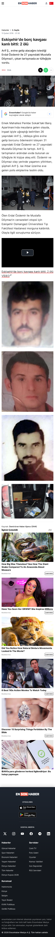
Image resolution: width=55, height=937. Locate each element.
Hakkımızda (7, 887)
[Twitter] (5, 834)
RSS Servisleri (35, 870)
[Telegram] (40, 834)
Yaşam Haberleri (9, 861)
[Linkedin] (48, 834)
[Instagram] (14, 834)
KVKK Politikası (8, 904)
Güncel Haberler (9, 848)
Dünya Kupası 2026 (10, 875)
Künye (4, 891)
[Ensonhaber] (27, 3)
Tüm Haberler (7, 870)
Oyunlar (32, 857)
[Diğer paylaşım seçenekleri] (51, 70)
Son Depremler (35, 866)
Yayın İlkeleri (7, 900)
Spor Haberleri (8, 853)
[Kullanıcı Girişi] (46, 3)
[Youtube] (22, 834)
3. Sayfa (15, 30)
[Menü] (3, 3)
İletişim (5, 895)
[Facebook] (31, 834)
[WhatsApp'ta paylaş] (46, 70)
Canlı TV (32, 848)
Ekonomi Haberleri (9, 857)
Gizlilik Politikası (8, 909)
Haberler (5, 30)
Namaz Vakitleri (36, 861)
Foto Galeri (33, 853)
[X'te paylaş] (40, 70)
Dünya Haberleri (9, 866)
